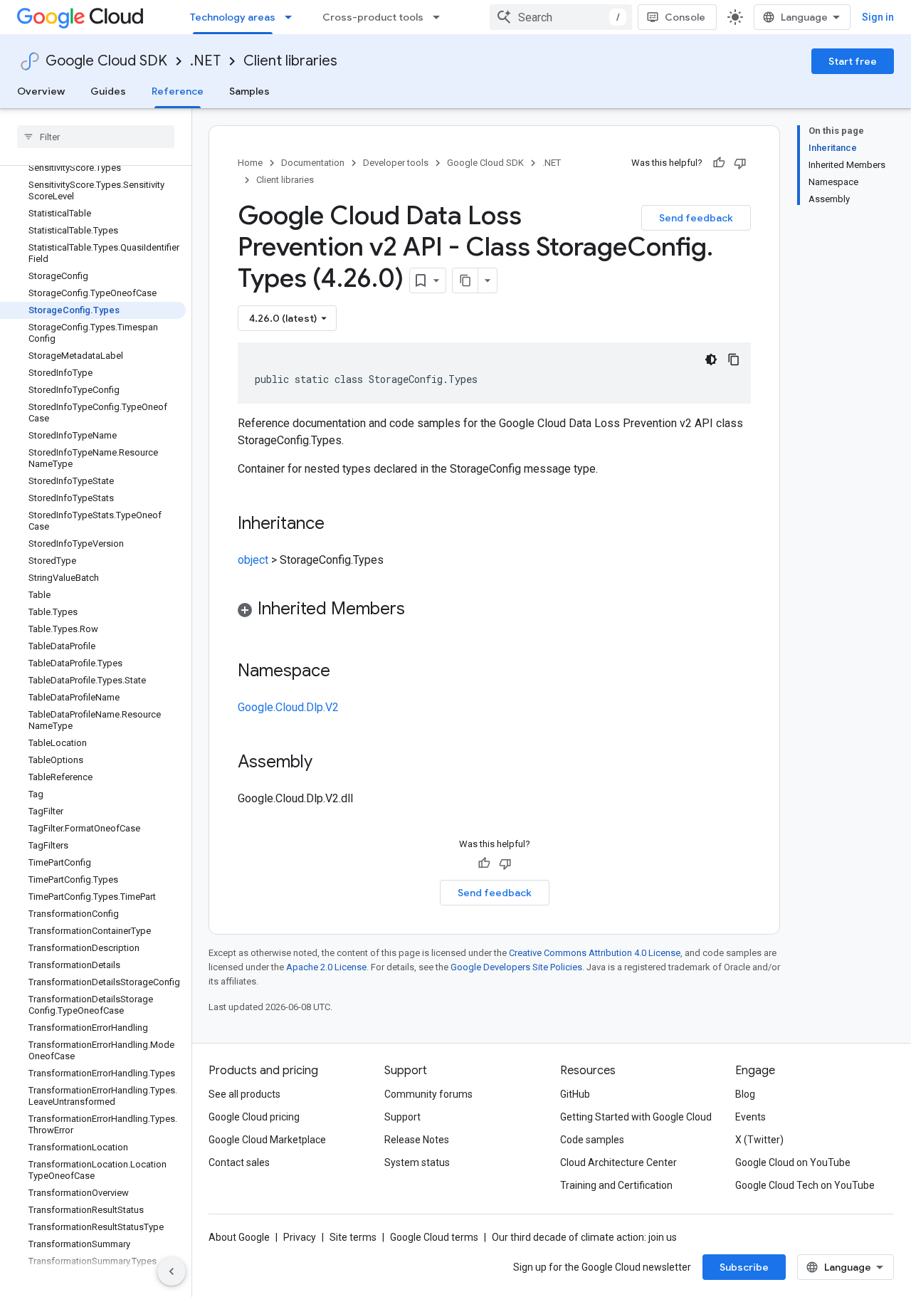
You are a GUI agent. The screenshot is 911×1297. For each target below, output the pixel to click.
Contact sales (239, 1162)
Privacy (299, 1237)
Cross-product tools (372, 17)
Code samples (592, 1139)
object (253, 560)
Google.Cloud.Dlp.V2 (288, 707)
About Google (239, 1237)
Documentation (312, 162)
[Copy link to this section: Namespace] (344, 672)
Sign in (878, 17)
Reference (178, 91)
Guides (108, 91)
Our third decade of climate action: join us (584, 1237)
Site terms (353, 1237)
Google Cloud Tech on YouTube (805, 1185)
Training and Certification (616, 1185)
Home (250, 162)
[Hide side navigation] (171, 1271)
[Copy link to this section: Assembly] (326, 763)
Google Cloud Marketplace (267, 1139)
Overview (41, 91)
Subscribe (744, 1267)
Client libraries (290, 61)
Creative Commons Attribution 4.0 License (594, 952)
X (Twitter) (759, 1139)
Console (685, 17)
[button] (494, 611)
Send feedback (696, 217)
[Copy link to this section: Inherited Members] (419, 610)
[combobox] (561, 17)
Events (750, 1117)
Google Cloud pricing (254, 1117)
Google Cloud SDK (106, 61)
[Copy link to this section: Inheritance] (339, 524)
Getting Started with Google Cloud (636, 1117)
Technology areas (232, 17)
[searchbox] (95, 136)
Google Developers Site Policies (516, 967)
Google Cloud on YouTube (793, 1162)
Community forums (428, 1094)
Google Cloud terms (434, 1237)
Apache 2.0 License (326, 967)
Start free (852, 61)
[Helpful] (719, 163)
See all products (244, 1094)
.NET (205, 61)
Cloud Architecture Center (618, 1162)
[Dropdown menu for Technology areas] (292, 17)
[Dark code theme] (711, 359)
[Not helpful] (740, 163)
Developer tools (395, 162)
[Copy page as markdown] (465, 280)
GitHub (575, 1094)
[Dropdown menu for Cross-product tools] (440, 17)
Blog (745, 1094)
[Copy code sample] (733, 359)
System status (417, 1162)
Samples (249, 91)
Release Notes (416, 1139)
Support (402, 1117)
